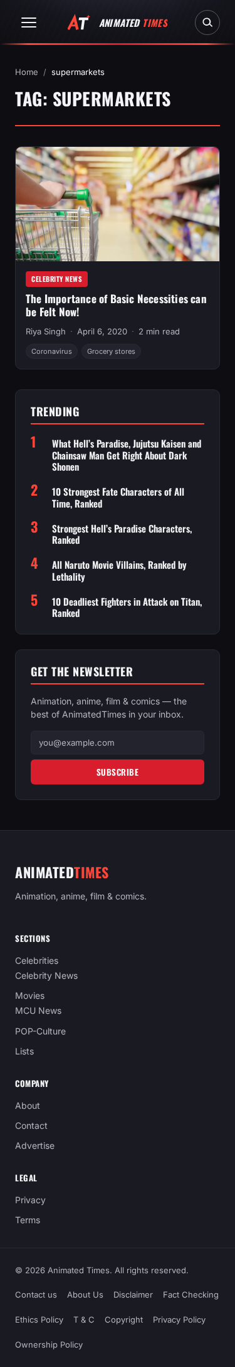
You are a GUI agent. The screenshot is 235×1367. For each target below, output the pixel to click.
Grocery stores (111, 351)
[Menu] (29, 22)
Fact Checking (191, 1294)
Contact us (36, 1294)
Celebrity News (56, 279)
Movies (29, 995)
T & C (84, 1319)
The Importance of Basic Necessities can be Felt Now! (116, 305)
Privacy (30, 1199)
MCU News (38, 1010)
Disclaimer (133, 1294)
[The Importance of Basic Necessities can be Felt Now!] (117, 204)
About (27, 1105)
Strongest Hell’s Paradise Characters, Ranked (122, 534)
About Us (85, 1294)
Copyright (124, 1319)
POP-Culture (40, 1030)
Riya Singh (46, 331)
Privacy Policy (179, 1319)
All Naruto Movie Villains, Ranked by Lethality (119, 571)
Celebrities (36, 960)
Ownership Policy (49, 1344)
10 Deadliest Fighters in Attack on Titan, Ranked (127, 607)
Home (26, 72)
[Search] (207, 22)
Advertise (35, 1145)
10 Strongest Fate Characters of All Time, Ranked (118, 497)
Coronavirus (51, 351)
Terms (27, 1219)
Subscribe (118, 772)
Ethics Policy (39, 1319)
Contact (31, 1125)
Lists (24, 1051)
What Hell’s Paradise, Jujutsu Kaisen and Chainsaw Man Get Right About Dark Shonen (126, 455)
